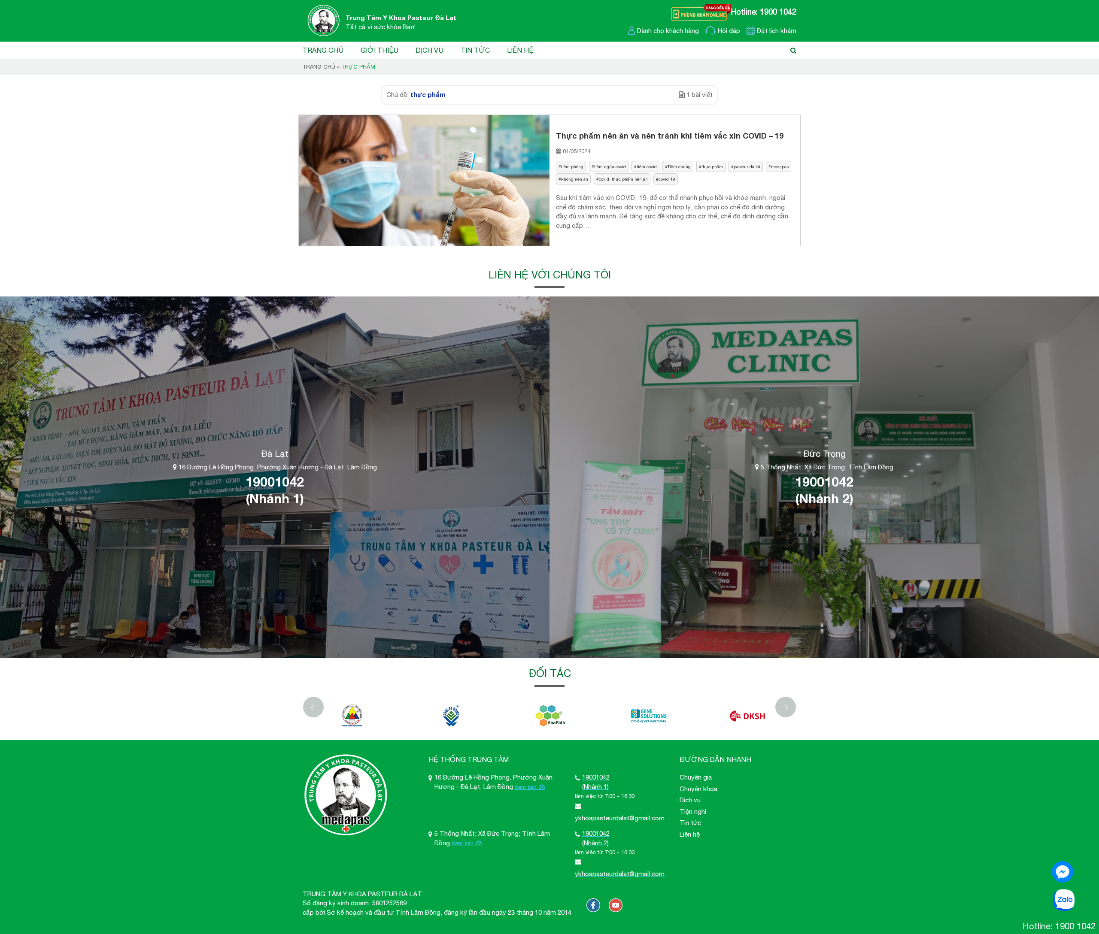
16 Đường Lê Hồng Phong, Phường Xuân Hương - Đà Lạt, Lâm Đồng (277, 467)
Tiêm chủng (679, 166)
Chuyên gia (696, 777)
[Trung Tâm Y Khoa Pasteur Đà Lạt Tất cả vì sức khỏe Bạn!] (321, 20)
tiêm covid (647, 166)
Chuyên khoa (698, 788)
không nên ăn (574, 178)
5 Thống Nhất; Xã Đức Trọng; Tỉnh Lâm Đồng (826, 467)
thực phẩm (712, 166)
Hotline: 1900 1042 (763, 11)
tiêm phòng (572, 166)
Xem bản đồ (530, 787)
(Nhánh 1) (275, 498)
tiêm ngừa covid (610, 166)
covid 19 (667, 178)
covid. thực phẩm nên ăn (623, 178)
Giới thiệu (379, 50)
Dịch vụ (429, 50)
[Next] (785, 707)
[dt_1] (352, 715)
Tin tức (475, 50)
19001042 (275, 482)
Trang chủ (323, 50)
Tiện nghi (693, 811)
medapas (780, 166)
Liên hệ (520, 50)
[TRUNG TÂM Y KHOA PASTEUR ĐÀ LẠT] (593, 905)
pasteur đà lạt (747, 166)
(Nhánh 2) (824, 498)
